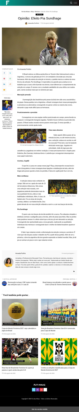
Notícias (39, 14)
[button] (75, 3)
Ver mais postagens (68, 253)
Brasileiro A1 (8, 361)
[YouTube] (41, 389)
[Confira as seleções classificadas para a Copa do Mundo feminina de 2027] (59, 351)
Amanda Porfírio (33, 23)
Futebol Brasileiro (10, 363)
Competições (19, 361)
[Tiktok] (45, 389)
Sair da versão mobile (39, 409)
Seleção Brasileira (57, 321)
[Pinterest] (4, 78)
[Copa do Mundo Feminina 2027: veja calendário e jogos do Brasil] (20, 312)
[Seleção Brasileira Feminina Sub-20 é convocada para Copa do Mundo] (59, 312)
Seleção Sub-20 (48, 323)
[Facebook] (4, 73)
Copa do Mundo (9, 323)
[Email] (4, 90)
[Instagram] (37, 389)
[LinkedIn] (4, 84)
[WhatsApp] (10, 78)
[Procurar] (71, 3)
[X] (10, 73)
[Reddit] (10, 84)
